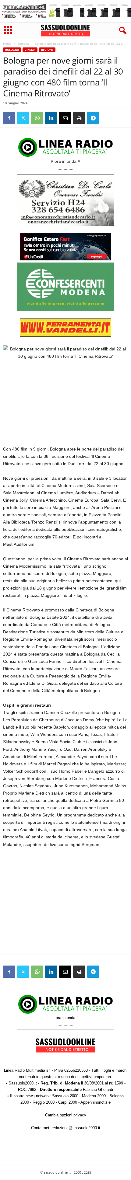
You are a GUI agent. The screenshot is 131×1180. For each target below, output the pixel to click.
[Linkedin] (51, 118)
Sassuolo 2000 (65, 1096)
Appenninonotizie (95, 1102)
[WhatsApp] (37, 118)
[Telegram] (93, 118)
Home (7, 43)
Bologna (23, 43)
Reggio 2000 (44, 1102)
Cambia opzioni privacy (65, 1115)
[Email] (65, 118)
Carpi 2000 (67, 1102)
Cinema (30, 50)
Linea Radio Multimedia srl (27, 1070)
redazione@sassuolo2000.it (75, 1128)
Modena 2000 (94, 1096)
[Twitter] (23, 118)
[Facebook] (9, 118)
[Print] (79, 118)
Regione (47, 50)
